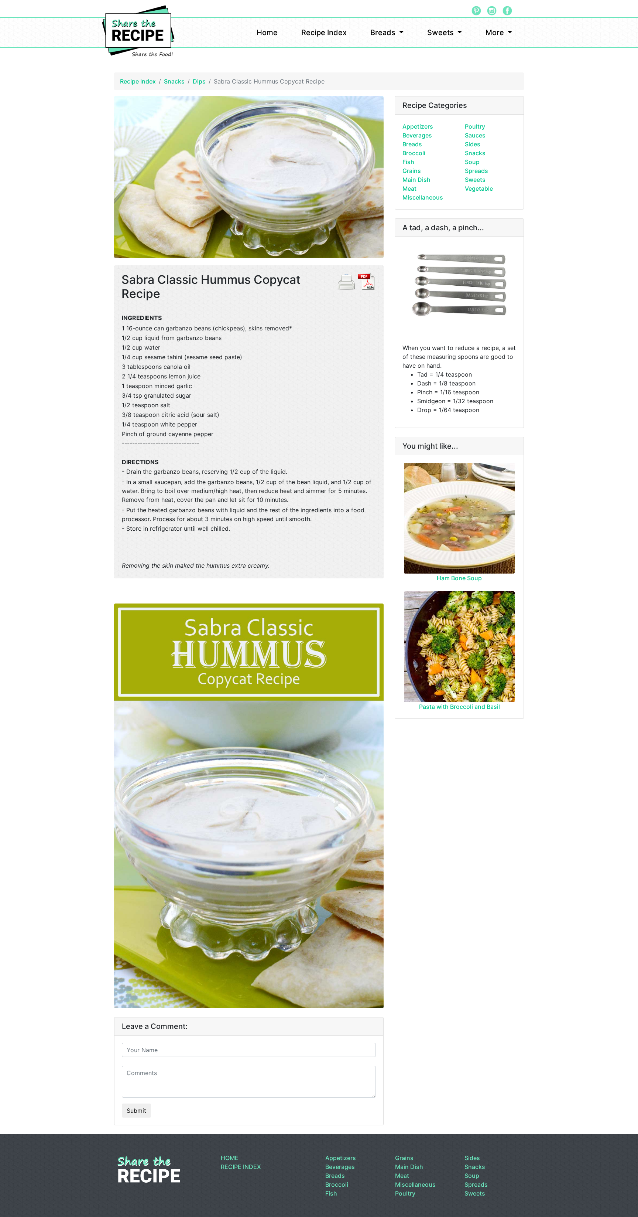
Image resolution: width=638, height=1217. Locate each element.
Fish (408, 162)
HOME (230, 1158)
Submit (136, 1110)
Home (267, 32)
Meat (409, 188)
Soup (472, 162)
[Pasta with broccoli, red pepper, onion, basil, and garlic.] (459, 646)
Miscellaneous (422, 197)
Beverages (417, 135)
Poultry (475, 126)
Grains (411, 170)
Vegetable (479, 188)
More (496, 32)
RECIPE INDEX (241, 1166)
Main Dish (416, 179)
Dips (199, 81)
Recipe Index (324, 32)
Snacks (174, 81)
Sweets (441, 32)
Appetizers (417, 126)
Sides (472, 144)
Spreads (476, 170)
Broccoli (413, 153)
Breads (383, 32)
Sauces (475, 135)
